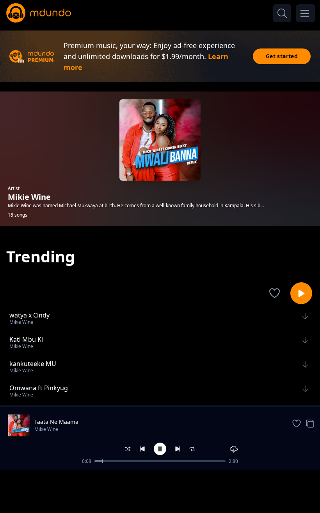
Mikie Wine (46, 429)
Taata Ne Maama (56, 421)
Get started (282, 56)
